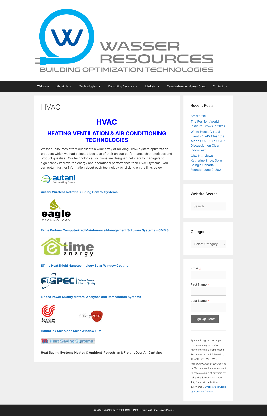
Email (196, 268)
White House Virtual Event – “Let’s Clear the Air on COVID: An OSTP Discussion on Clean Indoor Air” (208, 141)
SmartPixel (199, 116)
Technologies (88, 86)
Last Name (200, 300)
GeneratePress (164, 410)
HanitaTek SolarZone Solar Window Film (71, 331)
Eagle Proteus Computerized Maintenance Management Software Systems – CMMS (105, 230)
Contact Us (220, 86)
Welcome (43, 86)
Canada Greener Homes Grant (186, 86)
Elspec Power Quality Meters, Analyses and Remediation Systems (91, 297)
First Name (200, 284)
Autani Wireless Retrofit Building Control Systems (79, 192)
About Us (62, 86)
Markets (150, 86)
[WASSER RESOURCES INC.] (124, 40)
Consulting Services (121, 86)
